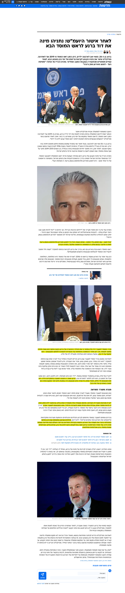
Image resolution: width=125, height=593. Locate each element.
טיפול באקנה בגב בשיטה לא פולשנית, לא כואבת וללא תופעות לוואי (85, 443)
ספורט (94, 2)
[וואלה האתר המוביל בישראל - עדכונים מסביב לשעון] (107, 2)
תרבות (81, 2)
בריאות (58, 2)
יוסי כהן (105, 560)
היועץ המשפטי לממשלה (95, 560)
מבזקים (95, 6)
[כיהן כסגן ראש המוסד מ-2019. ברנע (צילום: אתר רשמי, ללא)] (74, 195)
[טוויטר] (19, 6)
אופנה (37, 2)
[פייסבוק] (16, 6)
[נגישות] (2, 2)
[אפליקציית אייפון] (22, 6)
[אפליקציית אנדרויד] (24, 6)
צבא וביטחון (88, 6)
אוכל (63, 2)
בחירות (87, 2)
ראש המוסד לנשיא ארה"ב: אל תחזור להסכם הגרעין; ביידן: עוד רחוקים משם (82, 437)
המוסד (109, 560)
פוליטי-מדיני (71, 6)
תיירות (51, 2)
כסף (69, 2)
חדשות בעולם (62, 6)
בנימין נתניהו (83, 560)
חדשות (100, 2)
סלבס (74, 2)
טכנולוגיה (44, 2)
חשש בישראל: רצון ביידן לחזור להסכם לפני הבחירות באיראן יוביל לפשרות (83, 440)
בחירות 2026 (53, 6)
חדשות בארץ (79, 6)
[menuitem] (99, 2)
